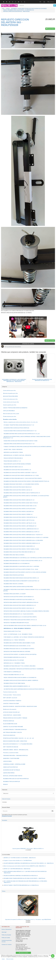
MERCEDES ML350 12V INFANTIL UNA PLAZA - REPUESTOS (17, 455)
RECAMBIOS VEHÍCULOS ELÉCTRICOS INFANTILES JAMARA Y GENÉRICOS (20, 680)
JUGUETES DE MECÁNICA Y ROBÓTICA (12, 700)
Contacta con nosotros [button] (24, 952)
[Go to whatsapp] (52, 956)
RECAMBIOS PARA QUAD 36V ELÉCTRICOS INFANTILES (16, 778)
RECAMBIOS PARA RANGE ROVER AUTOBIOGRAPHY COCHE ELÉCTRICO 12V (21, 580)
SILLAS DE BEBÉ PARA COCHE (10, 723)
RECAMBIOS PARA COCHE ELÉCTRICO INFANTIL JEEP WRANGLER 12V (19, 526)
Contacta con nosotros (6, 944)
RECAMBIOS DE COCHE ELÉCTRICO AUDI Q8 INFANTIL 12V (17, 469)
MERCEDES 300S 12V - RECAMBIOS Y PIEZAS (14, 663)
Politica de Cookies (9, 959)
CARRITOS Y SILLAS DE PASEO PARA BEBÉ (13, 726)
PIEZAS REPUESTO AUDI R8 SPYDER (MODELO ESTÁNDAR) (17, 464)
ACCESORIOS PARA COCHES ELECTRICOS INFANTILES (16, 428)
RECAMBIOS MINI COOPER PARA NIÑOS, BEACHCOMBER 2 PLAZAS (19, 643)
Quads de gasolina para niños (9, 405)
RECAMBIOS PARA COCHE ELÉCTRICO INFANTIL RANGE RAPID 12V (19, 546)
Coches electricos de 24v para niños (11, 402)
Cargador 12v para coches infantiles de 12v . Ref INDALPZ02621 (18, 860)
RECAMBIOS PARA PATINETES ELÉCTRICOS (13, 575)
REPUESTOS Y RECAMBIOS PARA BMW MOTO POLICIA (16, 622)
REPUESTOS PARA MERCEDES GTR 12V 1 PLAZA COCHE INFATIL (18, 614)
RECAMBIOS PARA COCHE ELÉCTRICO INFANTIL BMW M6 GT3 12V (18, 500)
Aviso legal (4, 932)
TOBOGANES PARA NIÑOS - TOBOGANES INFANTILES (15, 755)
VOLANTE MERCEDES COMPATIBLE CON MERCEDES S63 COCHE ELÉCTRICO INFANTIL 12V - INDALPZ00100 (29, 863)
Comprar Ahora (50, 28)
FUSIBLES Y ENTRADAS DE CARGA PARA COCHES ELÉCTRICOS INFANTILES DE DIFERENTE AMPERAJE (27, 446)
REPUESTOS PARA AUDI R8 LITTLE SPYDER (13, 660)
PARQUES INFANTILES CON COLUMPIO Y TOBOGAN (15, 718)
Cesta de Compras (6, 799)
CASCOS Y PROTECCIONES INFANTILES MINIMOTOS (15, 407)
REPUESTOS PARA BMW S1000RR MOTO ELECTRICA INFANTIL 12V (18, 599)
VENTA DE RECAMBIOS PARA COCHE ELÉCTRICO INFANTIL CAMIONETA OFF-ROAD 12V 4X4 (24, 625)
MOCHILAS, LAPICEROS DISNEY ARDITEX (12, 775)
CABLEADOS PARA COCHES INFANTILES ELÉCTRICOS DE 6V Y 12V (18, 443)
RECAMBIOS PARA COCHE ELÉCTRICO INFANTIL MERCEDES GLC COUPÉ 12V (21, 531)
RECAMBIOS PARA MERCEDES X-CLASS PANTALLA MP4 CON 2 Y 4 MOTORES (21, 566)
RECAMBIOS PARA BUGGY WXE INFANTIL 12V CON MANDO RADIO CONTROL (21, 484)
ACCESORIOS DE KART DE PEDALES (11, 770)
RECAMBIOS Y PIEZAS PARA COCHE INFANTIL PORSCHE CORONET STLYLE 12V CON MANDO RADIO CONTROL (26, 590)
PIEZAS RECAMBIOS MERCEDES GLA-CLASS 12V (14, 657)
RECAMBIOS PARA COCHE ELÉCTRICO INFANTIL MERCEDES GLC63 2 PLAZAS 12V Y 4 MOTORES (25, 537)
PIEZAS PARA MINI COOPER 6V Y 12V (12, 461)
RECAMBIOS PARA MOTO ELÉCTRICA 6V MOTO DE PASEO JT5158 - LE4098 (20, 569)
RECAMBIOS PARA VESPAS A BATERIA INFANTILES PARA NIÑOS (18, 586)
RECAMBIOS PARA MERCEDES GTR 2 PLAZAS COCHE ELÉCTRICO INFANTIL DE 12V (22, 560)
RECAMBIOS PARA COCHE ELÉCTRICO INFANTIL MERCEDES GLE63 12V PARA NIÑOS (23, 540)
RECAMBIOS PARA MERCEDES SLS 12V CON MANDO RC (16, 563)
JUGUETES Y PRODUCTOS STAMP (11, 703)
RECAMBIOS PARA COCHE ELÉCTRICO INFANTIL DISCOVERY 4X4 (18, 511)
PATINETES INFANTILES (8, 720)
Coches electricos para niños (9, 390)
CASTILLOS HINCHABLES (9, 410)
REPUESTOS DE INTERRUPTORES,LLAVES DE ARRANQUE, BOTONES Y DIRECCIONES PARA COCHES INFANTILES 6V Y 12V (26, 437)
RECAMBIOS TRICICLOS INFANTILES (11, 781)
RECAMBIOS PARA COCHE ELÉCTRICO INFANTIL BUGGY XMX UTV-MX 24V (20, 502)
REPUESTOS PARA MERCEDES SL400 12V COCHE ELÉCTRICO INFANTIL (20, 617)
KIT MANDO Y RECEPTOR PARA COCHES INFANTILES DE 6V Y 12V (18, 425)
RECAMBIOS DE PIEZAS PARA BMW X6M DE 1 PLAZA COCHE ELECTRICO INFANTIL (22, 478)
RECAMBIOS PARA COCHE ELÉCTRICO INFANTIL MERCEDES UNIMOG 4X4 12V (21, 543)
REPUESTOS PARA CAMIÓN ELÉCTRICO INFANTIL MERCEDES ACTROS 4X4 (20, 602)
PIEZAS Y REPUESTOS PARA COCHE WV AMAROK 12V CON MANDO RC (19, 677)
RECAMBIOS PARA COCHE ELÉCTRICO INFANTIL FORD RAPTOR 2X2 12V (20, 517)
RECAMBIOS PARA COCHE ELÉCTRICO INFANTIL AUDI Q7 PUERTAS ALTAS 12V (21, 492)
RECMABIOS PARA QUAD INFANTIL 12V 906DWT (14, 593)
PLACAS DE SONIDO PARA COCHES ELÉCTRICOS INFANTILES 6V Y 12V (19, 430)
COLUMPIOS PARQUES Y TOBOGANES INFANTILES (14, 729)
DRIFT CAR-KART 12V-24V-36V (10, 697)
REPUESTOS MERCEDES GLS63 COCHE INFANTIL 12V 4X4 (16, 645)
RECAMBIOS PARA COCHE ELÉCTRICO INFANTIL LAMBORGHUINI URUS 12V (21, 528)
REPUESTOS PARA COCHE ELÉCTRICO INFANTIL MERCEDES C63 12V (19, 605)
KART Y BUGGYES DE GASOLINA (10, 746)
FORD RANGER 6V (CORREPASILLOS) (12, 671)
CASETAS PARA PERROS (8, 772)
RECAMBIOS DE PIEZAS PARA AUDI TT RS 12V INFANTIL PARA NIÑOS (19, 666)
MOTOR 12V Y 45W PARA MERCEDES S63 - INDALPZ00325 (17, 868)
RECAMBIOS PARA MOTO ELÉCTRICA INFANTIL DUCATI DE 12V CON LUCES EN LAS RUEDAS (24, 572)
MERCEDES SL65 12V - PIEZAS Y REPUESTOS (14, 640)
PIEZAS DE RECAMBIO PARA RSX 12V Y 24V (13, 674)
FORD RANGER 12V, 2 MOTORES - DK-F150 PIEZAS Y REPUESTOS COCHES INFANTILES (23, 637)
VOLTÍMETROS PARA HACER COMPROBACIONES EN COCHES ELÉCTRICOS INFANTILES (23, 689)
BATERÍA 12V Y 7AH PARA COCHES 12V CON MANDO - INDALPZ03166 (20, 857)
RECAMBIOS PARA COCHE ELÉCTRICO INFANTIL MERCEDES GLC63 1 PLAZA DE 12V (23, 534)
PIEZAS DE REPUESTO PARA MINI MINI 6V (13, 458)
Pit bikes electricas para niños (9, 416)
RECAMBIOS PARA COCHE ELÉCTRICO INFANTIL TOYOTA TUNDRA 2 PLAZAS (21, 549)
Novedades (4, 820)
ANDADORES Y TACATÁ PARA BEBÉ (11, 758)
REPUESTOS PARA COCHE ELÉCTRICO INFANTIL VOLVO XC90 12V (18, 608)
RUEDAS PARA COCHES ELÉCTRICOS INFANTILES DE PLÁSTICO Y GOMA (20, 440)
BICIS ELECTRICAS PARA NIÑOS (10, 396)
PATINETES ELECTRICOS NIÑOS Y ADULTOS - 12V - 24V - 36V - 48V (18, 738)
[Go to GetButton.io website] (53, 958)
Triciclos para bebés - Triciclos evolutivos (12, 694)
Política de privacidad (6, 935)
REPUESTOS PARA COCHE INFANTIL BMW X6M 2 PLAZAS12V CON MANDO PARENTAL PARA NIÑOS (26, 611)
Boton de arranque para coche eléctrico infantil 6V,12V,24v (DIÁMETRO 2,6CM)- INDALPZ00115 (25, 866)
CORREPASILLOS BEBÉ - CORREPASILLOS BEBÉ (14, 764)
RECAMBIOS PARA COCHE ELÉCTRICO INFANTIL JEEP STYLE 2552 (18, 520)
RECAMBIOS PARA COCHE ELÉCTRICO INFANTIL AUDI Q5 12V (17, 490)
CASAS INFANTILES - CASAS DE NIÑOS (12, 715)
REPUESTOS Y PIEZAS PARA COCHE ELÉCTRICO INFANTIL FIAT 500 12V (20, 619)
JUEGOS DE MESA (7, 761)
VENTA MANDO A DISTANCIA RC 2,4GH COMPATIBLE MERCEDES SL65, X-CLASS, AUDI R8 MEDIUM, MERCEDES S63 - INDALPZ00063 (14, 380)
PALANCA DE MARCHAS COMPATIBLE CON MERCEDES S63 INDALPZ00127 (42, 380)
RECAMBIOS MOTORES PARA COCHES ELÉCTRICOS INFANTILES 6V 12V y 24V (21, 433)
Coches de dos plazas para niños (10, 399)
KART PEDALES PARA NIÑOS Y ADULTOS (12, 732)
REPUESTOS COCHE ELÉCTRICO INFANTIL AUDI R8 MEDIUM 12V (18, 596)
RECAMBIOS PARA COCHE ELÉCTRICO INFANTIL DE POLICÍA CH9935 (19, 508)
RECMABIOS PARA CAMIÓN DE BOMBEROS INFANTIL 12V (16, 686)
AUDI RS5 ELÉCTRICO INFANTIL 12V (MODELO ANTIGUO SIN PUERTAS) (19, 654)
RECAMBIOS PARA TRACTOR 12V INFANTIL (13, 583)
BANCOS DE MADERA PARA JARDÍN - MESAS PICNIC (15, 741)
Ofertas (3, 891)
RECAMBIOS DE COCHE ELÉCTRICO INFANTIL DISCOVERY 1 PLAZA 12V (20, 472)
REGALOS (5, 784)
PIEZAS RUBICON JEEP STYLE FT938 (12, 631)
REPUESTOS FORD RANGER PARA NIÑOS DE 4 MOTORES (16, 651)
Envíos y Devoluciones (6, 929)
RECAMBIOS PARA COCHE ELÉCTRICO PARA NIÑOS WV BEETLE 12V (19, 552)
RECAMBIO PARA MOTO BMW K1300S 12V (13, 466)
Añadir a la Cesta (50, 340)
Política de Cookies (6, 937)
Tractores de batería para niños (10, 692)
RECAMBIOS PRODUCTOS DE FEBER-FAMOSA (14, 683)
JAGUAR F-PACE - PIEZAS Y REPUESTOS (12, 449)
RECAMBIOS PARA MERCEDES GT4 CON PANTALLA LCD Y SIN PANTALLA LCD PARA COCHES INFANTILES (27, 557)
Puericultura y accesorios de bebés (10, 752)
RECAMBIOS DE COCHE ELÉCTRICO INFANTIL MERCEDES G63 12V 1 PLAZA (21, 475)
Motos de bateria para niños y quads (11, 413)
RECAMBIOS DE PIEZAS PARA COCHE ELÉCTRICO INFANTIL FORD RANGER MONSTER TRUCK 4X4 (26, 481)
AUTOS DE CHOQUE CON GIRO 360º (11, 712)
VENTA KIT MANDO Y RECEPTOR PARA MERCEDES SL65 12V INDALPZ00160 (21, 885)
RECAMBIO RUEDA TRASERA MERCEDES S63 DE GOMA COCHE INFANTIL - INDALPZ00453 (24, 878)
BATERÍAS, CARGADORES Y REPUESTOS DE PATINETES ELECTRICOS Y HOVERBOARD (23, 669)
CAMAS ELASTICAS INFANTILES (10, 767)
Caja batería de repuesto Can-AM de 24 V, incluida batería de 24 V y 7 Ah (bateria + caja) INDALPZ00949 (28, 919)
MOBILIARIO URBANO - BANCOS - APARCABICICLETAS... (16, 749)
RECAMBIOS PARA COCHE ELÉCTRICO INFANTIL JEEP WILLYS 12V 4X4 (19, 523)
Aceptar (3, 959)
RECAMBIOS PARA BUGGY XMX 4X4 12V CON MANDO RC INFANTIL (18, 648)
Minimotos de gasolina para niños (10, 393)
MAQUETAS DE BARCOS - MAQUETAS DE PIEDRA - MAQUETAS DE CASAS (20, 706)
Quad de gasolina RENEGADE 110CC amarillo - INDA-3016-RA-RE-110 (28, 848)
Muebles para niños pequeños (9, 709)
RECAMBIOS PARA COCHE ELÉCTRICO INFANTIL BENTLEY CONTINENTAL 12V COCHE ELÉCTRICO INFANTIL (26, 496)
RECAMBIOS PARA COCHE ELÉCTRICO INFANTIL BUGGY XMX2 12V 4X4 (19, 505)
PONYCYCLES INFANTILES (9, 735)
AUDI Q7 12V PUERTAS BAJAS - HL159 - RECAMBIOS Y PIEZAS (17, 634)
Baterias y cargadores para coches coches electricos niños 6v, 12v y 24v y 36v (20, 422)
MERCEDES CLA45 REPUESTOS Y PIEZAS (13, 452)
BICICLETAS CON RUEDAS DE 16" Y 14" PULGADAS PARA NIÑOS (17, 744)
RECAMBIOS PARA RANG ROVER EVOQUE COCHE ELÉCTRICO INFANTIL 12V (21, 578)
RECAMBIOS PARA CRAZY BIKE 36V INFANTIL (13, 554)
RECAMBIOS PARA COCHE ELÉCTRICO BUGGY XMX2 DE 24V (17, 487)
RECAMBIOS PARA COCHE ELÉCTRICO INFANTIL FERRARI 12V (17, 514)
